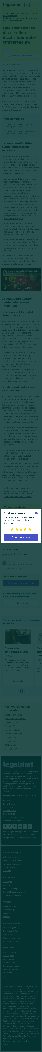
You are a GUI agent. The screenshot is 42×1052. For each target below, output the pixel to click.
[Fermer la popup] (36, 513)
